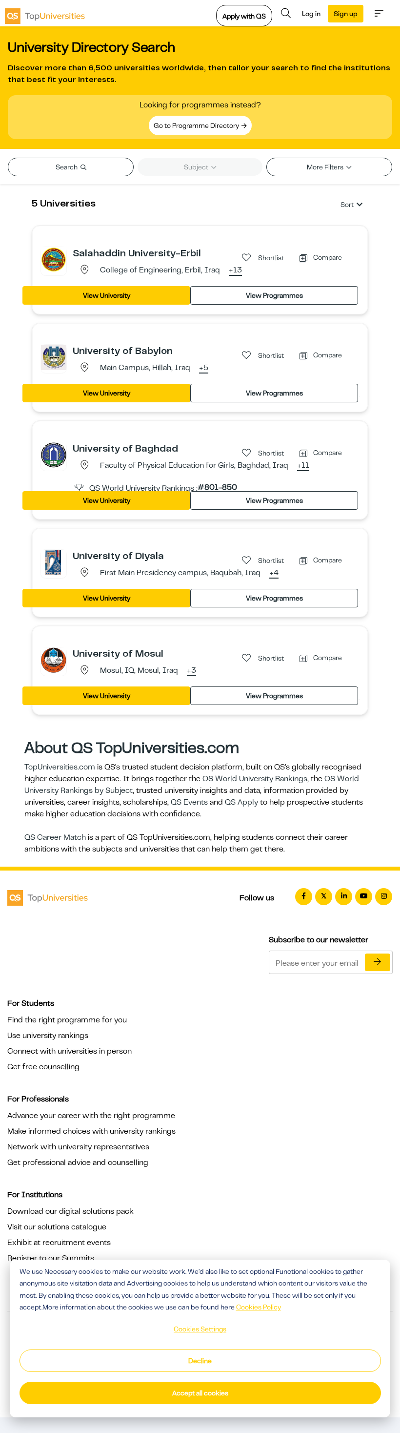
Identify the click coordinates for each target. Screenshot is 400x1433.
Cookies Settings (200, 1329)
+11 (303, 465)
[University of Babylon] (53, 357)
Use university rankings (47, 1035)
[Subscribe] (377, 962)
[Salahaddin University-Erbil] (53, 259)
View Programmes (274, 295)
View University (106, 295)
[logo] (45, 13)
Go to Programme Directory (197, 125)
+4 (274, 573)
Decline (200, 1360)
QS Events (189, 802)
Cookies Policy (258, 1307)
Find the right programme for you (67, 1020)
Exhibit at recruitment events (59, 1242)
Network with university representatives (78, 1147)
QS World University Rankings (254, 779)
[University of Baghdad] (53, 454)
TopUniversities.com (59, 767)
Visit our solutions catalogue (56, 1227)
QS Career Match (55, 837)
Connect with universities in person (69, 1051)
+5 (203, 368)
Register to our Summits (50, 1258)
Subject (197, 167)
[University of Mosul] (53, 660)
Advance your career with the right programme (91, 1116)
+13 (235, 270)
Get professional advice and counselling (77, 1162)
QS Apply (241, 802)
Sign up (346, 13)
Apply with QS (244, 16)
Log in (311, 13)
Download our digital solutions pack (70, 1211)
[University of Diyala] (53, 562)
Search (67, 167)
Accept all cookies (200, 1393)
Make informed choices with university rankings (91, 1131)
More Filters (326, 167)
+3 (191, 670)
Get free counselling (43, 1067)
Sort (347, 204)
